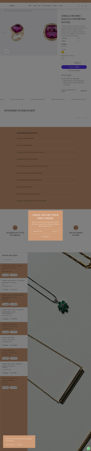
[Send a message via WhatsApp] (88, 448)
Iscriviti (55, 231)
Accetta (19, 444)
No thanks (45, 236)
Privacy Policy (10, 444)
